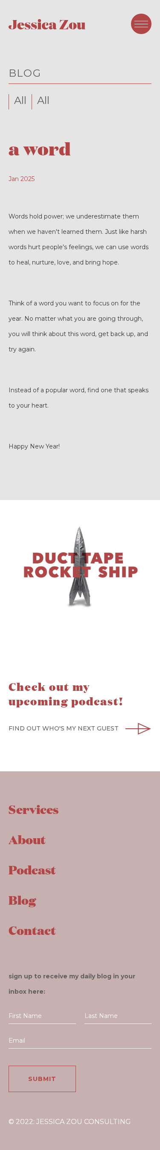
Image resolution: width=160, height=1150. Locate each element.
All (20, 100)
